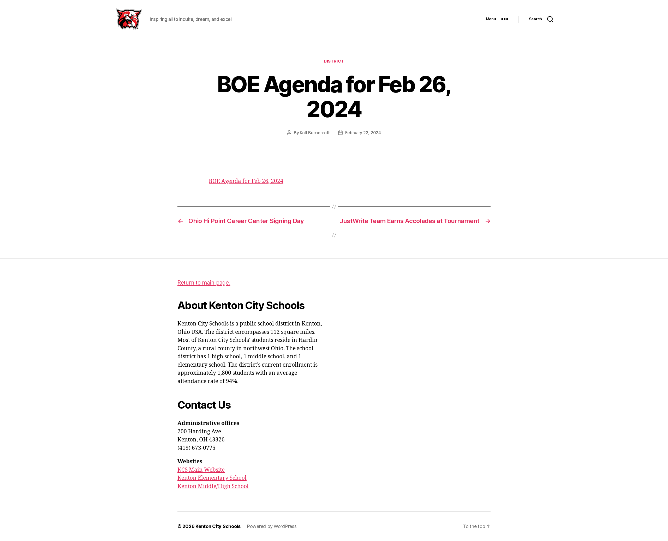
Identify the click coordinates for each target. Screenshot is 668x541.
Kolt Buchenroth (315, 132)
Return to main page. (203, 282)
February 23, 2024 (363, 132)
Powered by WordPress (272, 526)
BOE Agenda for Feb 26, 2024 (246, 181)
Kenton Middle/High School (213, 486)
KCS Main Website (201, 470)
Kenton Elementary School (212, 478)
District (334, 61)
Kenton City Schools (218, 526)
